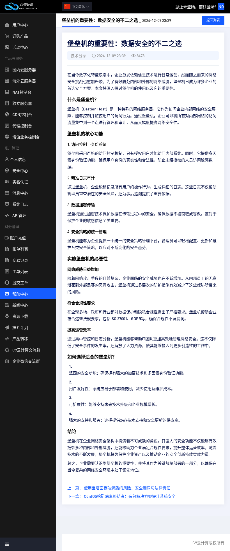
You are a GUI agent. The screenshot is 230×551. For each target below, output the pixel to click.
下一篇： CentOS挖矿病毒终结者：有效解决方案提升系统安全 (121, 496)
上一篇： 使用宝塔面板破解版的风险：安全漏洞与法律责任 (118, 487)
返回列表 (213, 20)
